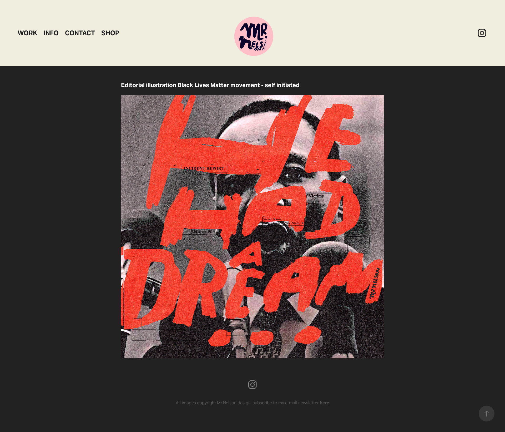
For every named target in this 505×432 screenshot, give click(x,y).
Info (51, 33)
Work (27, 33)
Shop (110, 33)
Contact (80, 33)
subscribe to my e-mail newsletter (291, 403)
